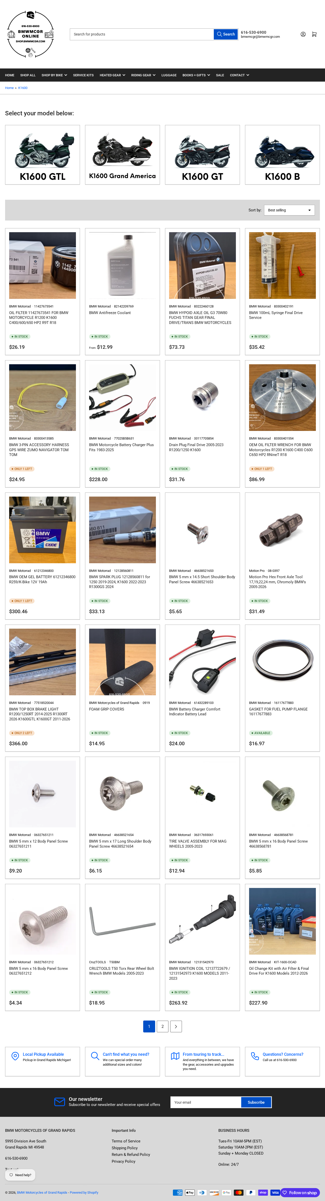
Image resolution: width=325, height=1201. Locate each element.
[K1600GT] (202, 155)
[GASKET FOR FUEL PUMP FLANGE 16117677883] (282, 662)
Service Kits (83, 75)
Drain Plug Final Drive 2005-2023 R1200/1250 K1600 (196, 447)
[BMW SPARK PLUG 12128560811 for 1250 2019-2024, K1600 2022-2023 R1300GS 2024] (122, 530)
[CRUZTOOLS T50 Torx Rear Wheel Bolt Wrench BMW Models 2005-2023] (122, 921)
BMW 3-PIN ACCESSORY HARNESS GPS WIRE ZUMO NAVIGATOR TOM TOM (39, 450)
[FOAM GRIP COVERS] (122, 662)
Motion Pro (257, 571)
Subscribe (256, 1102)
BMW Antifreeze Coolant (110, 313)
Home (9, 75)
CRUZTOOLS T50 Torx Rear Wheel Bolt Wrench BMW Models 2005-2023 (121, 971)
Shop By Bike (52, 75)
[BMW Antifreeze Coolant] (122, 265)
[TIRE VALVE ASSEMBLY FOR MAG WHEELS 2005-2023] (202, 794)
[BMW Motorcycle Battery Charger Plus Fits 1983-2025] (122, 397)
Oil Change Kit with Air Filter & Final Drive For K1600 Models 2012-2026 (279, 971)
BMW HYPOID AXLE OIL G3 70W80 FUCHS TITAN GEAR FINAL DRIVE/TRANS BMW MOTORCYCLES (200, 318)
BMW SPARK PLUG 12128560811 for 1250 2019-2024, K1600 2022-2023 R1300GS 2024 (119, 582)
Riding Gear (141, 75)
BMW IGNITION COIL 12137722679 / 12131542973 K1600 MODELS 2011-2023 (199, 973)
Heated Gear (110, 75)
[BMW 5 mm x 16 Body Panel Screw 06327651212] (42, 921)
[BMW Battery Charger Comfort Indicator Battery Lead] (202, 662)
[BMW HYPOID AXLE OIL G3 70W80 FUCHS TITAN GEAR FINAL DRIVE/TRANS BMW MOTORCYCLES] (202, 265)
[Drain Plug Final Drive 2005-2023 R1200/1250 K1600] (202, 397)
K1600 (22, 88)
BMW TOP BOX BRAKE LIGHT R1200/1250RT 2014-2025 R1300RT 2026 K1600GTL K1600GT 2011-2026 (39, 714)
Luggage (168, 75)
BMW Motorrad (20, 306)
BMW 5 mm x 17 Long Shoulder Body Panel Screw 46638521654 (120, 844)
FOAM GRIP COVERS (106, 709)
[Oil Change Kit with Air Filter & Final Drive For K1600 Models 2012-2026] (282, 921)
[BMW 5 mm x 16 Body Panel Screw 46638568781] (282, 794)
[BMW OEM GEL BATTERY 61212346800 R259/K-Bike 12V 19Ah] (42, 530)
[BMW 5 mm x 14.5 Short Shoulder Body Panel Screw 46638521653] (202, 530)
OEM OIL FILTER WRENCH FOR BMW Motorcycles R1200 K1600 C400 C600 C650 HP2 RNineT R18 (281, 450)
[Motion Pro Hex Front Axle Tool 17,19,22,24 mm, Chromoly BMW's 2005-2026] (282, 530)
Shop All (28, 75)
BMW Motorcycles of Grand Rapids (114, 703)
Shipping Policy (125, 1148)
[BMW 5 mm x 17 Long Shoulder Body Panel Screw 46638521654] (122, 794)
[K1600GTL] (42, 155)
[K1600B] (282, 155)
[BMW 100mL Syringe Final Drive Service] (282, 265)
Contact (237, 75)
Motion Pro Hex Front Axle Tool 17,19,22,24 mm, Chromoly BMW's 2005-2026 (277, 582)
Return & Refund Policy (131, 1154)
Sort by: (255, 210)
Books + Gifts (194, 75)
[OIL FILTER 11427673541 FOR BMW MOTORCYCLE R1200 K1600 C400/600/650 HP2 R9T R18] (42, 265)
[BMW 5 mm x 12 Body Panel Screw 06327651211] (42, 794)
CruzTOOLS (97, 962)
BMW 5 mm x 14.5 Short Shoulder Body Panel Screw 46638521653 (202, 579)
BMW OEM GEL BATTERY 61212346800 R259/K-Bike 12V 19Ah (42, 579)
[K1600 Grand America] (122, 155)
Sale (220, 75)
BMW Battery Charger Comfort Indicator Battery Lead (194, 712)
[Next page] (176, 1026)
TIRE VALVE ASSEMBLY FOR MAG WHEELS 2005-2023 (197, 844)
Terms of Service (126, 1141)
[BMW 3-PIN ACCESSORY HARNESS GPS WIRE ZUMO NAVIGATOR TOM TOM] (42, 397)
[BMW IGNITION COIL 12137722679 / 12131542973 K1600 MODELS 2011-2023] (202, 921)
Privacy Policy (123, 1161)
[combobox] (154, 34)
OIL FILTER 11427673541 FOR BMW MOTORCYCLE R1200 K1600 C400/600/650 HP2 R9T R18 (38, 318)
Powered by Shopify (84, 1192)
